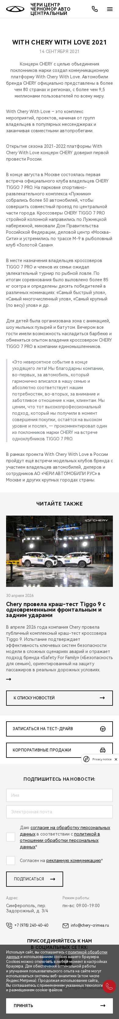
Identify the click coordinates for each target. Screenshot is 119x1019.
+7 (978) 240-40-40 (31, 925)
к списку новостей (34, 698)
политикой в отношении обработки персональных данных (60, 840)
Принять (23, 1006)
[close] (116, 759)
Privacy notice (101, 759)
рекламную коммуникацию (73, 860)
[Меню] (110, 9)
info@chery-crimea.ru (90, 925)
